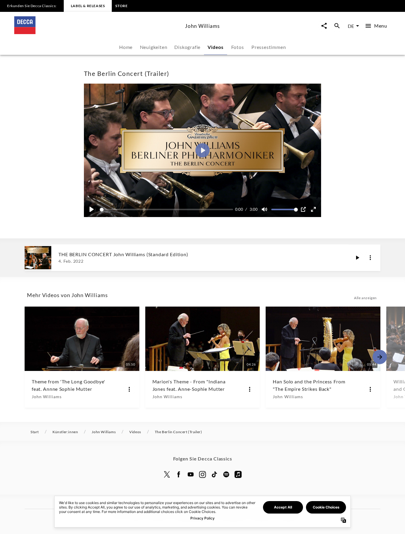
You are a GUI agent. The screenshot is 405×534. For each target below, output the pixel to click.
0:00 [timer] (239, 209)
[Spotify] (226, 474)
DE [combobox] (351, 26)
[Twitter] (167, 474)
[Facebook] (179, 474)
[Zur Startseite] (97, 32)
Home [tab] (126, 47)
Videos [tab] (216, 47)
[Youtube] (191, 474)
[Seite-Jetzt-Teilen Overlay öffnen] (324, 26)
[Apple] (238, 474)
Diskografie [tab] (187, 47)
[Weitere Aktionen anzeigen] (370, 258)
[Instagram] (202, 474)
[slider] (167, 209)
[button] (202, 150)
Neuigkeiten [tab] (154, 47)
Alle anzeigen (365, 298)
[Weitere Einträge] (380, 357)
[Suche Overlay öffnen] (337, 26)
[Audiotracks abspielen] (357, 258)
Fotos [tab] (237, 47)
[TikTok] (214, 474)
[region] (202, 150)
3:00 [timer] (254, 209)
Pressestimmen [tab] (268, 47)
